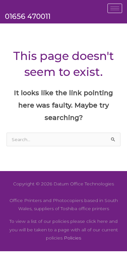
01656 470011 (27, 16)
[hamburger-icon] (114, 8)
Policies (72, 237)
